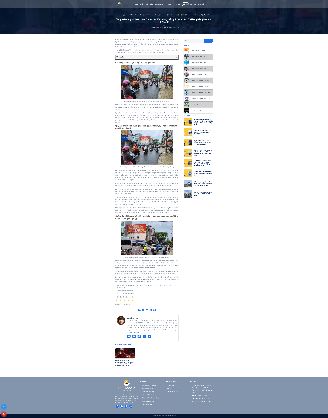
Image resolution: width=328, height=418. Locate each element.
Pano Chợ (195, 104)
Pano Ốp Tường (197, 110)
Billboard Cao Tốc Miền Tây (201, 92)
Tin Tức (193, 4)
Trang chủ (123, 15)
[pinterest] (139, 336)
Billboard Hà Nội (147, 388)
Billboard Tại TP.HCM (199, 51)
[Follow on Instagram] (122, 406)
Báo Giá (169, 388)
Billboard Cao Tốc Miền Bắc (201, 80)
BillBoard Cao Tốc (148, 401)
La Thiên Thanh (174, 27)
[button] (133, 301)
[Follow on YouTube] (130, 406)
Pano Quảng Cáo (147, 404)
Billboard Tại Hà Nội (198, 56)
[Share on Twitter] (143, 310)
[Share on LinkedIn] (154, 310)
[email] (129, 336)
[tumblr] (144, 336)
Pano (169, 4)
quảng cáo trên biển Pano (138, 279)
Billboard (159, 4)
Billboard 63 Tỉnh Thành (199, 74)
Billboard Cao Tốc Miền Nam (201, 86)
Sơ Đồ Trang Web (172, 391)
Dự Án (185, 4)
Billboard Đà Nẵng (148, 391)
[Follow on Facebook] (117, 406)
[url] (134, 336)
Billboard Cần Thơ (148, 395)
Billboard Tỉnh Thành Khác (150, 398)
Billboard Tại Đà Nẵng (199, 62)
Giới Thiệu (149, 4)
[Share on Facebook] (139, 310)
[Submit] (208, 41)
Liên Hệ (201, 4)
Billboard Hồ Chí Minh (149, 385)
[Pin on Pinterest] (150, 310)
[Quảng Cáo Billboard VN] (119, 4)
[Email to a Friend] (147, 310)
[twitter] (149, 336)
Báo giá (177, 4)
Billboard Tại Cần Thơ (199, 68)
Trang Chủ (138, 4)
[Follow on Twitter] (126, 406)
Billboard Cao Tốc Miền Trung (201, 98)
